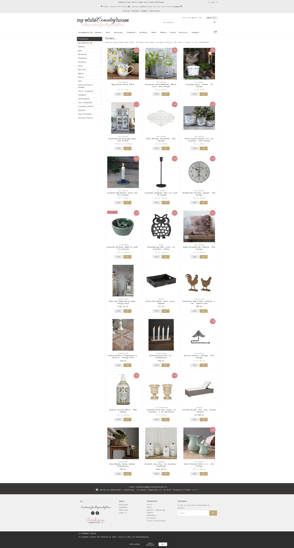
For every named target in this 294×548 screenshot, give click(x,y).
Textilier (183, 32)
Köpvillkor (123, 510)
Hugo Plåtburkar (85, 114)
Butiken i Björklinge (156, 510)
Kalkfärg (143, 32)
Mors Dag (82, 70)
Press (149, 507)
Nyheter (98, 32)
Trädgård (195, 32)
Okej (162, 544)
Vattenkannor (83, 99)
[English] (210, 17)
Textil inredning (85, 91)
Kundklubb (123, 507)
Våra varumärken (85, 102)
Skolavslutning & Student (85, 86)
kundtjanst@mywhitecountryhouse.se (151, 487)
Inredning (131, 32)
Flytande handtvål (86, 106)
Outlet (173, 32)
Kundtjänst (123, 505)
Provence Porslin (85, 118)
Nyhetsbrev (151, 515)
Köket (153, 32)
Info (118, 94)
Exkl (200, 17)
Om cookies (151, 518)
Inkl (195, 17)
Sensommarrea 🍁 (85, 32)
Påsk (80, 81)
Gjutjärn (82, 110)
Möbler (163, 32)
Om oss (150, 505)
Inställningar (134, 544)
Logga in (214, 2)
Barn (108, 32)
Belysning (118, 32)
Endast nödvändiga (150, 544)
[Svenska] (208, 17)
